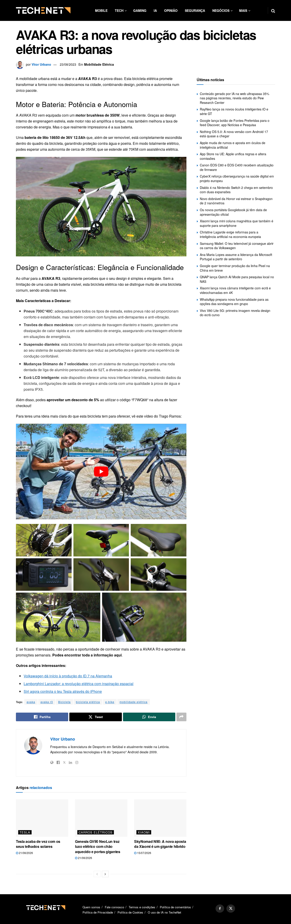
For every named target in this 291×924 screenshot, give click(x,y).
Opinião (171, 10)
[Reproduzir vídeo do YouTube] (101, 472)
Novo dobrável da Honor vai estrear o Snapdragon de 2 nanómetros (236, 200)
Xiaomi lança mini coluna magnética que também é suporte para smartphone (236, 223)
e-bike (109, 702)
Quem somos (91, 907)
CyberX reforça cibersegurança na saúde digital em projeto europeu (237, 178)
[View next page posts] (105, 874)
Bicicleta (64, 702)
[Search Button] (273, 10)
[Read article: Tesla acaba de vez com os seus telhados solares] (42, 818)
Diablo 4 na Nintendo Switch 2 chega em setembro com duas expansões (236, 189)
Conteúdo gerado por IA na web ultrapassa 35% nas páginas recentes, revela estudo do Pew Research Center (234, 98)
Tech (119, 10)
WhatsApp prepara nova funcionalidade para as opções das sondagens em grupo (234, 301)
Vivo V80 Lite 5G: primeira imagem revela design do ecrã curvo (235, 312)
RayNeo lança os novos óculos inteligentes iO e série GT (234, 111)
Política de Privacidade (98, 912)
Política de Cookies (130, 912)
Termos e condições (142, 907)
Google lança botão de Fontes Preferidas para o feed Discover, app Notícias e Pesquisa (234, 122)
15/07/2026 (143, 853)
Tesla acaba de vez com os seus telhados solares (38, 844)
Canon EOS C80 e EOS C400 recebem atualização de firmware (236, 167)
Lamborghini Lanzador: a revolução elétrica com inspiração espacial (78, 683)
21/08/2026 (25, 853)
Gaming (139, 10)
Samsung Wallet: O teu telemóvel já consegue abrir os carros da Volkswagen (236, 245)
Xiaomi (144, 832)
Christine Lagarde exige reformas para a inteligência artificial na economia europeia (230, 234)
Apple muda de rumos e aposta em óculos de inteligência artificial (232, 145)
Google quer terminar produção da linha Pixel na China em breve (235, 268)
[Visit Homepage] (43, 10)
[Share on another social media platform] (181, 717)
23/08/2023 (68, 64)
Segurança (195, 10)
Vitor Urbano (41, 64)
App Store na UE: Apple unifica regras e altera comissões (233, 156)
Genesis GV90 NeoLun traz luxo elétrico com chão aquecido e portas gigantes (97, 846)
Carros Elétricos (96, 832)
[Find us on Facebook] (220, 908)
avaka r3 (46, 702)
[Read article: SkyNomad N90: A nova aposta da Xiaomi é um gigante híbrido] (160, 818)
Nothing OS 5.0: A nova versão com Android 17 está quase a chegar (234, 133)
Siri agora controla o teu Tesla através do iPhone (63, 691)
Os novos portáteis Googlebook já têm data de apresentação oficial (233, 212)
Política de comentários (175, 907)
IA (155, 10)
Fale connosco (114, 907)
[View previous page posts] (97, 874)
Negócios (220, 10)
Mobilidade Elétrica (99, 64)
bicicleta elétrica (88, 702)
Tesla (25, 832)
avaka (31, 702)
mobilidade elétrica (134, 702)
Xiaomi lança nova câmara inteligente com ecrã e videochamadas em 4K (235, 290)
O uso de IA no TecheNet (164, 912)
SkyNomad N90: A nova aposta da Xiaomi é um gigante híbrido (160, 844)
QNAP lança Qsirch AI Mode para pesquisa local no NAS (237, 279)
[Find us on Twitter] (230, 908)
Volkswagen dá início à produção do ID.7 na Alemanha (68, 676)
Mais (243, 10)
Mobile (101, 10)
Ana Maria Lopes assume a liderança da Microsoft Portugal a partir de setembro (236, 256)
